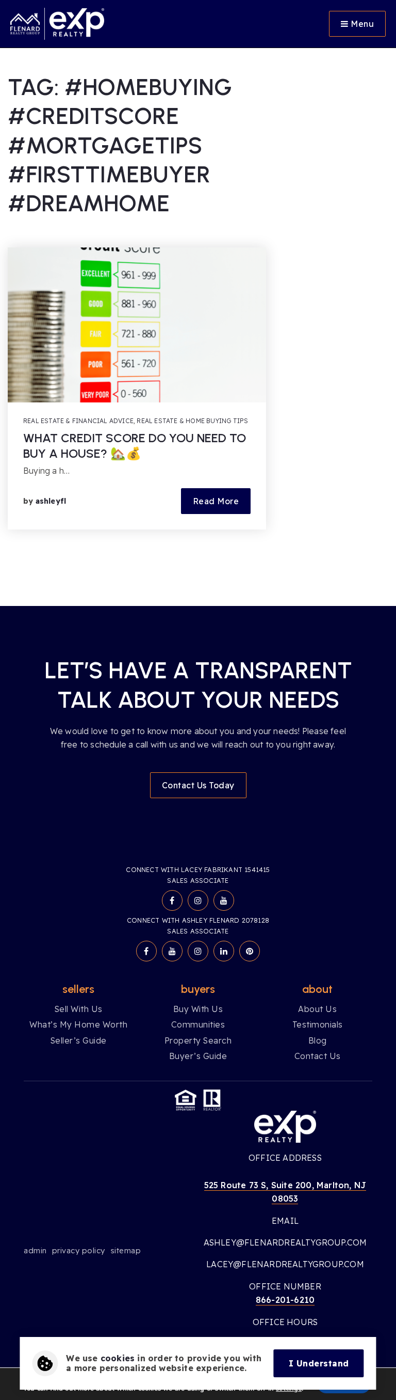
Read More (216, 501)
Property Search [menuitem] (198, 1040)
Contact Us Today (198, 785)
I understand (319, 1363)
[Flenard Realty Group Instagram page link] (198, 900)
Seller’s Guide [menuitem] (79, 1040)
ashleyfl (51, 501)
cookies (118, 1358)
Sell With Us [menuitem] (79, 1009)
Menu (361, 24)
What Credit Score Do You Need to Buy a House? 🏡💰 (134, 445)
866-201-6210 (285, 1300)
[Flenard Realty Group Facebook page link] (172, 900)
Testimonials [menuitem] (317, 1024)
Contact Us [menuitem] (317, 1056)
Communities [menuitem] (198, 1024)
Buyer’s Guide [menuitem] (198, 1056)
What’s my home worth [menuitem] (78, 1024)
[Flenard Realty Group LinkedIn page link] (223, 951)
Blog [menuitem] (317, 1040)
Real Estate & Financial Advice (78, 421)
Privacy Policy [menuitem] (78, 1250)
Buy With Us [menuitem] (198, 1009)
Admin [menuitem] (35, 1250)
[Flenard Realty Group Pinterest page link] (249, 951)
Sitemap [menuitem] (125, 1250)
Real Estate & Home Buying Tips (192, 421)
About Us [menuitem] (317, 1009)
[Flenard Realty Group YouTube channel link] (223, 900)
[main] (198, 303)
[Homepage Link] (57, 23)
